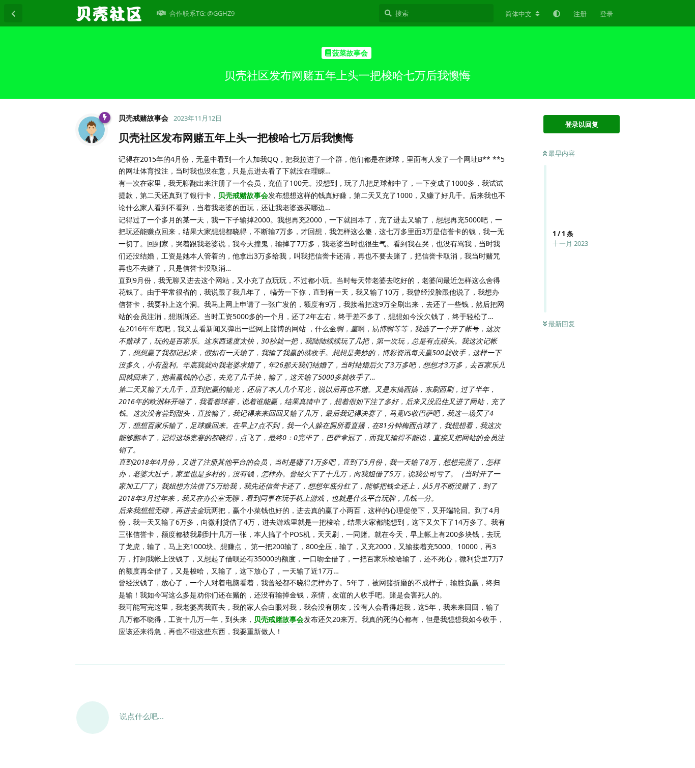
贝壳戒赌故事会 (243, 195)
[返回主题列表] (13, 13)
